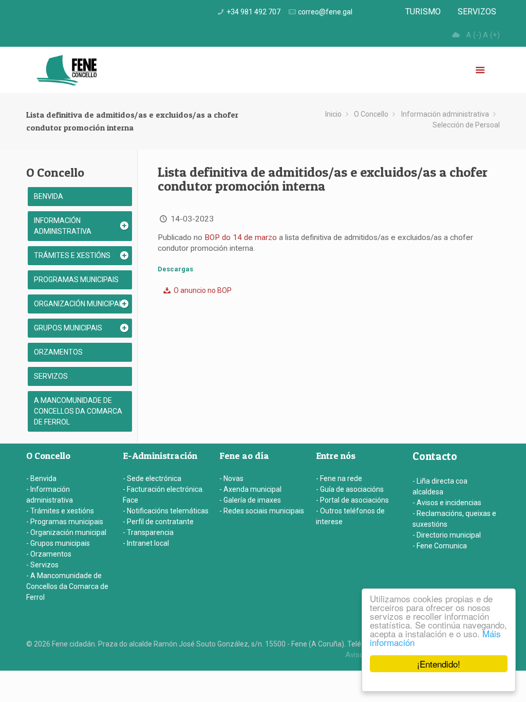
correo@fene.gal (325, 12)
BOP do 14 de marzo (240, 237)
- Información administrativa (49, 494)
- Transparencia (148, 532)
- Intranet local (146, 543)
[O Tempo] (455, 35)
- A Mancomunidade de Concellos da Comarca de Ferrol (67, 586)
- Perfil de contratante (158, 522)
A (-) (473, 35)
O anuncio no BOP (202, 290)
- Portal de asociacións (352, 500)
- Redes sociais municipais (261, 511)
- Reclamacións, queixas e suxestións (454, 518)
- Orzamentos (48, 554)
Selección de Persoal (466, 125)
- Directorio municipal (446, 535)
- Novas (231, 478)
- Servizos (42, 565)
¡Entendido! (438, 663)
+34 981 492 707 (253, 12)
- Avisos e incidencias (446, 502)
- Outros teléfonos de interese (350, 516)
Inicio (333, 114)
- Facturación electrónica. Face (163, 494)
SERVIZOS (477, 11)
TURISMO (423, 11)
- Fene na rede (339, 478)
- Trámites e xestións (60, 511)
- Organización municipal (66, 532)
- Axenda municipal (250, 489)
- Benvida (41, 478)
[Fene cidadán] (66, 70)
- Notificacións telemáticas (166, 511)
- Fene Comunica (439, 546)
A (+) (491, 35)
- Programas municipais (64, 522)
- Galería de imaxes (250, 500)
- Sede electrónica (152, 478)
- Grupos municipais (58, 543)
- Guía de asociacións (350, 489)
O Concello (371, 114)
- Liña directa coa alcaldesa (439, 486)
